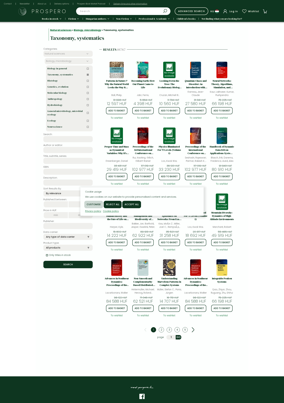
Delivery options (61, 3)
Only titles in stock (60, 255)
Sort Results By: (52, 188)
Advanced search (191, 11)
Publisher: (48, 221)
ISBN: (46, 167)
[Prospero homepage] (22, 11)
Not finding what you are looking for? (222, 18)
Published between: (55, 199)
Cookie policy (111, 211)
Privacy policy (93, 211)
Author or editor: (53, 145)
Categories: (50, 49)
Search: (47, 134)
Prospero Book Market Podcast (91, 3)
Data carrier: (50, 232)
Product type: (51, 243)
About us (42, 3)
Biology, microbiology (87, 30)
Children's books (186, 18)
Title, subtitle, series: (55, 156)
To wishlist (117, 117)
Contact (8, 3)
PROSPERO (49, 11)
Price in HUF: (50, 210)
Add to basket (116, 110)
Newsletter (25, 3)
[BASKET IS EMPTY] (265, 11)
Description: (50, 177)
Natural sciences (60, 30)
